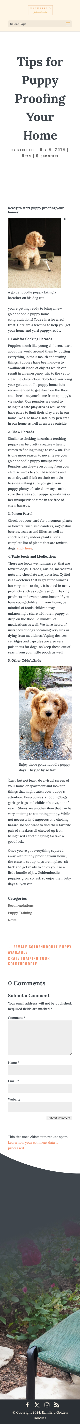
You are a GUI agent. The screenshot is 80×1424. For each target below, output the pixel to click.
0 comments (47, 155)
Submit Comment (59, 1118)
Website (14, 1099)
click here (24, 548)
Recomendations (21, 905)
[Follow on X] (38, 1362)
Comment (16, 1018)
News (26, 155)
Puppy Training (20, 913)
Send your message (39, 1324)
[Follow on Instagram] (59, 1362)
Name (13, 1062)
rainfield (26, 149)
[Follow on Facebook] (18, 1362)
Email (13, 1081)
